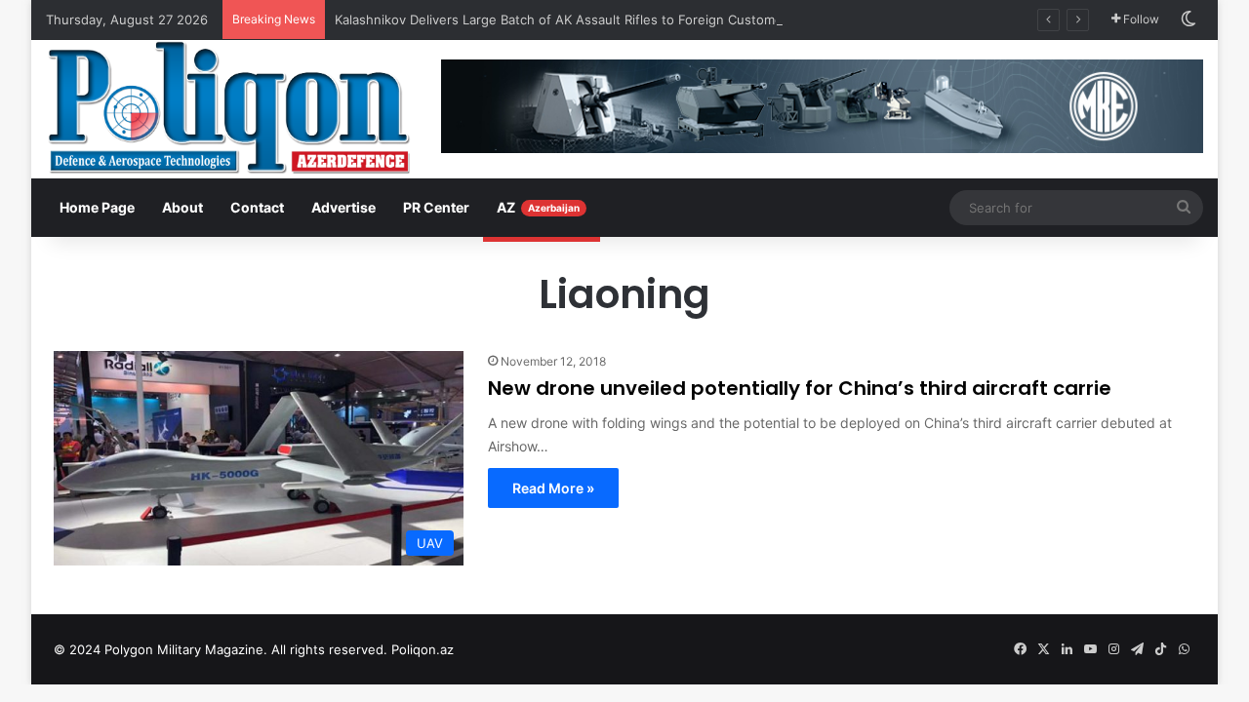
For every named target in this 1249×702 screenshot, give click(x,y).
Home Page (97, 207)
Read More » (553, 488)
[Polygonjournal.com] (229, 107)
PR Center (436, 207)
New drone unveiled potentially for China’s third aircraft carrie (799, 388)
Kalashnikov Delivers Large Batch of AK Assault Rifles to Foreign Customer (561, 19)
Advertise (343, 207)
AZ (538, 207)
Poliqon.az (422, 649)
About (182, 207)
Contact (257, 207)
